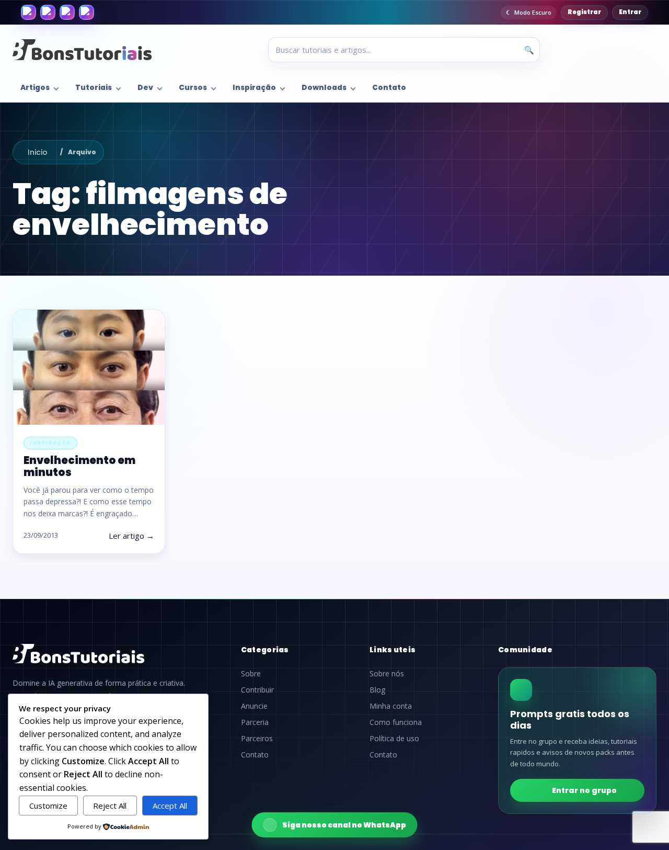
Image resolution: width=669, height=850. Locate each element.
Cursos (193, 88)
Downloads (324, 88)
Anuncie (254, 706)
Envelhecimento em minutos (79, 466)
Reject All (109, 805)
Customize (48, 805)
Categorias (265, 649)
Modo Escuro (532, 12)
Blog (377, 690)
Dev (145, 88)
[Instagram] (47, 12)
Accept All (170, 805)
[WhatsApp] (67, 12)
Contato (389, 88)
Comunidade (525, 649)
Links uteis (393, 649)
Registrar (584, 12)
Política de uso (394, 738)
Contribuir (257, 690)
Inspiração (254, 88)
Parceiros (257, 738)
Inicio (38, 152)
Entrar (630, 12)
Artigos (35, 88)
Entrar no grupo (584, 790)
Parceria (255, 722)
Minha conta (391, 706)
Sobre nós (387, 673)
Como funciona (396, 722)
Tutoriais (93, 88)
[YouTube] (86, 12)
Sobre (251, 673)
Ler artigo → (131, 535)
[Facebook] (28, 12)
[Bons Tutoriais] (82, 49)
